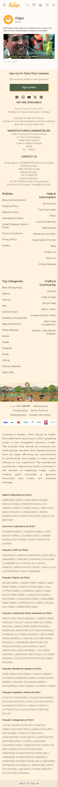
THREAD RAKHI (30, 508)
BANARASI (34, 571)
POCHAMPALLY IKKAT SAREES (18, 686)
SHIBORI (6, 567)
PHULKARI (48, 559)
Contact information (40, 415)
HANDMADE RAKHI (12, 500)
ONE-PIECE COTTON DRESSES (35, 769)
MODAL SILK (29, 563)
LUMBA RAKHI (29, 512)
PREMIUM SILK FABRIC (31, 603)
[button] (4, 5)
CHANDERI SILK (12, 563)
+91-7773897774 (29, 175)
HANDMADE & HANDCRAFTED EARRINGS (24, 757)
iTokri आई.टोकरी (23, 406)
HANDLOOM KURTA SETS (15, 729)
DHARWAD (35, 559)
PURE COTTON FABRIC (31, 587)
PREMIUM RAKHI (31, 504)
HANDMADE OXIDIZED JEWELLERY (21, 761)
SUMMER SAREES (33, 531)
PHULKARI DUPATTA (13, 701)
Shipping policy (18, 415)
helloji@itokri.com (41, 184)
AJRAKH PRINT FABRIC (33, 583)
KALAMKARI (8, 555)
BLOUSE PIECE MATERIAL (15, 773)
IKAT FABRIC (9, 599)
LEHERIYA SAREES (46, 686)
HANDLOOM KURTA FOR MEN (25, 749)
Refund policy (40, 406)
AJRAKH (21, 555)
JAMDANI (22, 559)
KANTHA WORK (22, 567)
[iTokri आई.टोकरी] (14, 5)
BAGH (45, 567)
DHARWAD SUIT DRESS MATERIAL (20, 634)
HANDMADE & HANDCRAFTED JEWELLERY (25, 753)
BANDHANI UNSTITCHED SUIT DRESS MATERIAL (27, 630)
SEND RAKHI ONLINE (36, 500)
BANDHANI (34, 555)
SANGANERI (8, 559)
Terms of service (39, 410)
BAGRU (36, 567)
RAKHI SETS (47, 508)
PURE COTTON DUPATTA (39, 701)
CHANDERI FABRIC (32, 591)
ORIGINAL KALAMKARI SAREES (29, 682)
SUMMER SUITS (30, 535)
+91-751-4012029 (17, 181)
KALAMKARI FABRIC (28, 599)
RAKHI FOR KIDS (11, 512)
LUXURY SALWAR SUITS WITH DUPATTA (23, 725)
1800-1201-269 (25, 169)
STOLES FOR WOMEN (40, 697)
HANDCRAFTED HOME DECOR (18, 737)
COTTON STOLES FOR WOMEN (18, 709)
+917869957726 (28, 163)
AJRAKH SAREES (42, 674)
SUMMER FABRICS (12, 531)
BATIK (41, 563)
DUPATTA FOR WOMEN (14, 697)
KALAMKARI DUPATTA (14, 705)
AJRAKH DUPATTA (37, 705)
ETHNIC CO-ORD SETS (30, 733)
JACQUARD (48, 555)
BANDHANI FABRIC (28, 607)
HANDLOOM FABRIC (39, 595)
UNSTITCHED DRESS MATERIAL (18, 618)
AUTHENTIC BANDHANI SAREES (19, 678)
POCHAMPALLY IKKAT (15, 571)
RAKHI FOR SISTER (30, 516)
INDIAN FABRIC (10, 583)
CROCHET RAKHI (11, 504)
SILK (53, 567)
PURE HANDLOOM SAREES (16, 674)
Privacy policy (20, 410)
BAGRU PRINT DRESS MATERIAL (32, 626)
